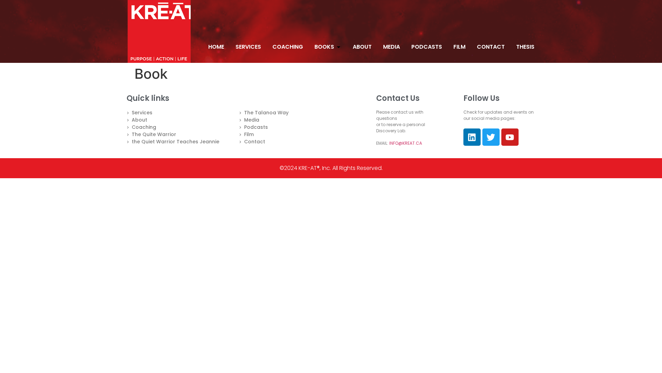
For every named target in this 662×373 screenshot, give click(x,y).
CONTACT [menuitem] (491, 47)
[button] (338, 47)
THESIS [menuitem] (525, 47)
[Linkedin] (472, 137)
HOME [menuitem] (216, 47)
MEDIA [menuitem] (391, 47)
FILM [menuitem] (459, 47)
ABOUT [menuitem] (362, 47)
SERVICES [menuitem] (248, 47)
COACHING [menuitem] (287, 47)
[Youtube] (510, 137)
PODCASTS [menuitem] (426, 47)
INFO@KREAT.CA (405, 143)
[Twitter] (491, 137)
